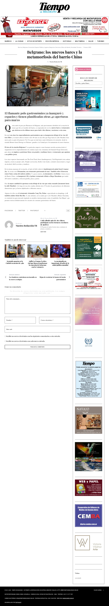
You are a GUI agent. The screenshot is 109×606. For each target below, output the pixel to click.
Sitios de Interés (65, 47)
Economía (31, 47)
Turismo (79, 47)
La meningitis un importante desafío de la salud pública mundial (60, 263)
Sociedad (73, 47)
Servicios (58, 47)
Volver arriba (98, 590)
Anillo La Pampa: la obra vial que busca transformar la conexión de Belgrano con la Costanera (37, 264)
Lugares (46, 47)
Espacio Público (39, 47)
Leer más (43, 231)
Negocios (52, 47)
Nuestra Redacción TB (56, 62)
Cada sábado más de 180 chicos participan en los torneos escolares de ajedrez (54, 222)
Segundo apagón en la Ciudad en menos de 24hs (15, 262)
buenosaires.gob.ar (68, 598)
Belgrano (25, 47)
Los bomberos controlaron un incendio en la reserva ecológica (23, 277)
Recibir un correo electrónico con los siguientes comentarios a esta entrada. (33, 336)
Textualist (18, 602)
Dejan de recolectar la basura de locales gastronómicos (53, 277)
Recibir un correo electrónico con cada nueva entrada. (25, 341)
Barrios (20, 47)
